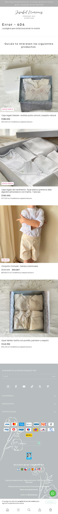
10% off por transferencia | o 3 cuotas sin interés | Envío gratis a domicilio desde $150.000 (29, 3)
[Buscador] (29, 510)
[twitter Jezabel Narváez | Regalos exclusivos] (40, 386)
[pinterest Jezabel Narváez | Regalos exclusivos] (48, 386)
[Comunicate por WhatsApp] (53, 493)
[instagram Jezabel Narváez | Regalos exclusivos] (8, 386)
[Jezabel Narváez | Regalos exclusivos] (7, 510)
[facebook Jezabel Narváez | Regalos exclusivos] (16, 386)
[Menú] (18, 510)
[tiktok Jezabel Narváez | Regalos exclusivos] (32, 386)
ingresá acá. (45, 486)
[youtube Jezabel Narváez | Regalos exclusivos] (24, 386)
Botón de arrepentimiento (29, 490)
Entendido (50, 502)
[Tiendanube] (29, 495)
